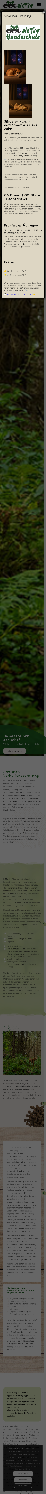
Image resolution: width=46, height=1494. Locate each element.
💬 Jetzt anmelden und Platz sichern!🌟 (19, 294)
